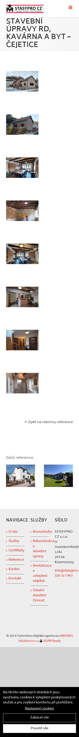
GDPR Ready (52, 641)
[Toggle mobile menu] (71, 7)
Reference (15, 560)
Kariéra (14, 569)
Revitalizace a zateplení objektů (40, 573)
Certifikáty (15, 550)
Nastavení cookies (39, 708)
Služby (14, 541)
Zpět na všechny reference (50, 422)
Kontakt (15, 578)
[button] (9, 476)
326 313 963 (64, 576)
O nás (13, 532)
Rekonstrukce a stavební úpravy (40, 549)
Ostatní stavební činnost (39, 595)
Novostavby (40, 532)
